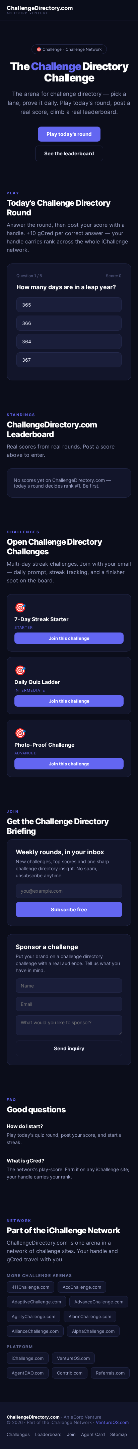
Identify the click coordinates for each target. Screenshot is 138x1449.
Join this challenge (69, 638)
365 (26, 305)
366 (26, 323)
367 (26, 360)
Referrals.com (110, 1373)
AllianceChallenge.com (35, 1331)
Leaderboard (48, 1434)
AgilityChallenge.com (33, 1316)
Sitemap (118, 1434)
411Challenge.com (30, 1287)
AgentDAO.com (28, 1373)
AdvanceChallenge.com (98, 1301)
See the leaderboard (69, 153)
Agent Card (93, 1434)
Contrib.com (69, 1373)
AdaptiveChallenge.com (36, 1301)
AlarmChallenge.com (90, 1316)
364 (26, 341)
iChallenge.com (28, 1358)
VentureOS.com (73, 1358)
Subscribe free (69, 909)
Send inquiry (69, 1048)
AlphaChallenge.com (93, 1331)
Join (71, 1434)
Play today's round (69, 134)
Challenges (18, 1434)
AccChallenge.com (82, 1287)
